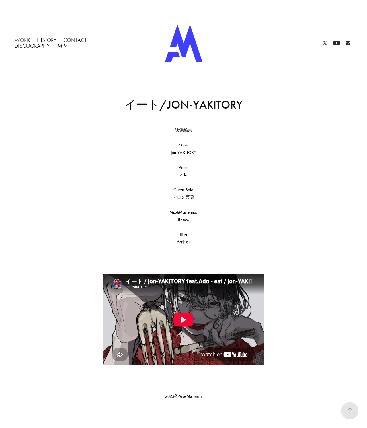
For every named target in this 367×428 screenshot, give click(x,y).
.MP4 (62, 45)
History (46, 40)
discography (32, 45)
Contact (75, 40)
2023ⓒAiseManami (183, 396)
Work (22, 40)
